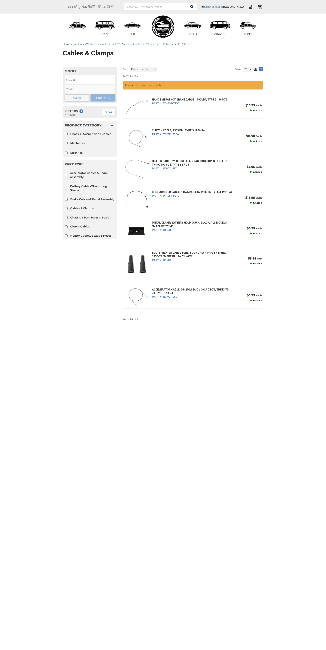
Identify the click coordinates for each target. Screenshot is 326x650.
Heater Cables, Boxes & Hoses (90, 235)
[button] (160, 6)
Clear (109, 112)
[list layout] (261, 69)
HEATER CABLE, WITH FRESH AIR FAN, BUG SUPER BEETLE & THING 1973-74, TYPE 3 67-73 (190, 162)
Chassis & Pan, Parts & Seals (89, 217)
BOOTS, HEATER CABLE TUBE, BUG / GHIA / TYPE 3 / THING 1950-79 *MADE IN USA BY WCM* (189, 254)
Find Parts (103, 97)
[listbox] (90, 79)
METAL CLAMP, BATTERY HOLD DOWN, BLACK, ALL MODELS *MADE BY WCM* (189, 224)
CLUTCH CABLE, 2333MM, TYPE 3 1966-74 (178, 130)
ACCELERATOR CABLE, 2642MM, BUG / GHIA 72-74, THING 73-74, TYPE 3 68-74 (190, 291)
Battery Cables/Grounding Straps (88, 188)
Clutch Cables (80, 226)
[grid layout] (255, 69)
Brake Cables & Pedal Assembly (92, 199)
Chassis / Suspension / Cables (90, 134)
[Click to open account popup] (250, 7)
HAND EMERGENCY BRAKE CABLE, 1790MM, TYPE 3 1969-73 (189, 99)
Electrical (77, 152)
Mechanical (78, 143)
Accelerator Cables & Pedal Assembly (89, 175)
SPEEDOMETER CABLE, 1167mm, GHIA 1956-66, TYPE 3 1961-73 (192, 192)
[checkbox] (66, 175)
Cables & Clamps (82, 208)
